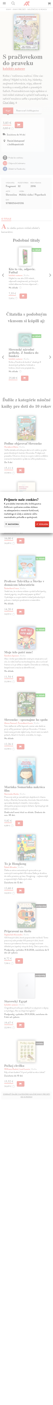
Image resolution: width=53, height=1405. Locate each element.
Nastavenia (13, 524)
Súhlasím (43, 524)
